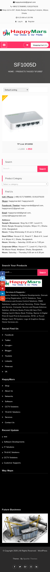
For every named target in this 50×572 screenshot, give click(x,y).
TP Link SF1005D (25, 144)
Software (9, 401)
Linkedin (8, 361)
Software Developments (14, 442)
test (5, 437)
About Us (9, 391)
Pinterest (9, 366)
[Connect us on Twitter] (20, 567)
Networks (9, 396)
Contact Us (9, 422)
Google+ (8, 345)
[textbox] (25, 184)
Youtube (8, 356)
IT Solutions (9, 447)
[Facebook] (2, 273)
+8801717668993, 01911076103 (25, 6)
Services (8, 417)
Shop (7, 386)
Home (11, 71)
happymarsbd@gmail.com (25, 2)
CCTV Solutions (11, 407)
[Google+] (2, 283)
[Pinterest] (2, 288)
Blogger (8, 351)
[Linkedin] (2, 293)
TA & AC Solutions (12, 412)
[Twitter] (2, 278)
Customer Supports (12, 463)
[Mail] (2, 298)
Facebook (9, 335)
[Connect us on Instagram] (31, 567)
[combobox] (25, 184)
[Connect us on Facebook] (15, 567)
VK (6, 372)
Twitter (8, 340)
